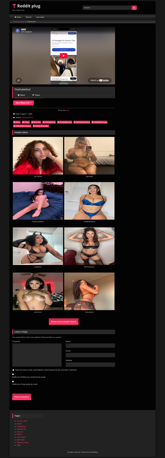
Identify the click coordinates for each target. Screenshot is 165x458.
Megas (27, 122)
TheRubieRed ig (50, 122)
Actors (19, 424)
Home (19, 17)
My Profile (21, 440)
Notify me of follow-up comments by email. (29, 377)
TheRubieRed (27, 117)
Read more (62, 110)
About (22, 95)
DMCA (19, 434)
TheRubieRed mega (100, 122)
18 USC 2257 (22, 421)
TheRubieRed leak (66, 122)
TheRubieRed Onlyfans (23, 126)
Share (37, 95)
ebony (22, 21)
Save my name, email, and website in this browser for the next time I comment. (46, 370)
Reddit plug (28, 6)
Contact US (21, 429)
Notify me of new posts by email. (25, 384)
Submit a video (23, 442)
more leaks (40, 17)
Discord (28, 17)
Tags (19, 445)
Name (69, 341)
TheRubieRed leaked (82, 122)
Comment (16, 341)
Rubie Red (37, 122)
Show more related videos (63, 321)
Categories (21, 426)
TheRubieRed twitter (41, 126)
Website (69, 360)
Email (68, 351)
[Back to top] (158, 451)
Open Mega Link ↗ (23, 103)
